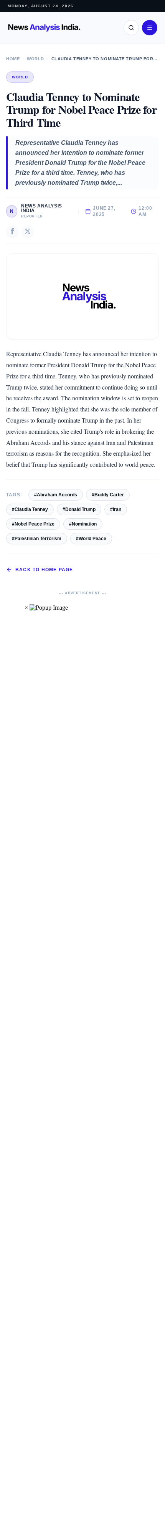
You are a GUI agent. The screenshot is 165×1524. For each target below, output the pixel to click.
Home (13, 58)
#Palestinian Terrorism (36, 538)
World (35, 58)
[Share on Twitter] (27, 231)
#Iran (115, 509)
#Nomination (83, 524)
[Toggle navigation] (149, 27)
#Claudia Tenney (30, 509)
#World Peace (91, 538)
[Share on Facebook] (12, 231)
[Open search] (131, 27)
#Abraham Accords (55, 494)
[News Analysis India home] (44, 27)
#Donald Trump (79, 509)
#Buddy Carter (108, 494)
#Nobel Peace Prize (33, 524)
